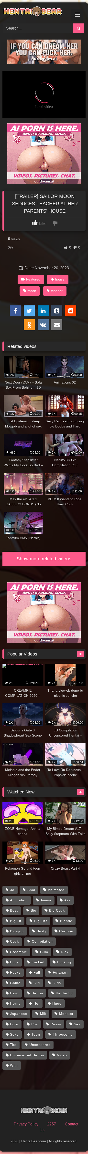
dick (64, 952)
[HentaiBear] (36, 12)
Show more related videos (44, 558)
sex (77, 1024)
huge (57, 1003)
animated (56, 890)
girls (57, 983)
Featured (33, 279)
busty (41, 931)
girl (36, 983)
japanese (18, 1014)
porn (14, 1024)
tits (13, 1045)
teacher (57, 291)
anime (46, 900)
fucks (15, 972)
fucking (64, 962)
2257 (51, 1124)
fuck (14, 962)
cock (14, 941)
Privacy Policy (26, 1124)
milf (43, 1014)
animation (19, 900)
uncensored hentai (27, 1055)
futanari (60, 972)
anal (31, 890)
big (33, 910)
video (62, 1055)
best (14, 910)
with (14, 1065)
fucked (38, 962)
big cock (57, 910)
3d (12, 890)
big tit (15, 921)
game (15, 983)
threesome (63, 1034)
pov (34, 1024)
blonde (66, 921)
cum (44, 952)
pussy (56, 1024)
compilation (42, 941)
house (60, 279)
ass (67, 900)
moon (31, 291)
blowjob (17, 931)
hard (14, 993)
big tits (40, 921)
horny (15, 1003)
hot (36, 1003)
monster (66, 1014)
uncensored (40, 1045)
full (36, 972)
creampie (18, 952)
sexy (14, 1034)
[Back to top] (72, 1139)
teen (36, 1034)
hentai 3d (64, 993)
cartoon (66, 931)
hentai (37, 993)
